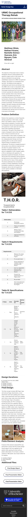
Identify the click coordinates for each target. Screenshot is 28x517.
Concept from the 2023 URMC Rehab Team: (10, 381)
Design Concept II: (7, 384)
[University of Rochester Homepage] (7, 2)
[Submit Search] (23, 505)
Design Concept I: (7, 383)
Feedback (13, 515)
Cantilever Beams (7, 458)
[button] (8, 432)
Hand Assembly (7, 459)
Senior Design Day (7, 7)
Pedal (4, 460)
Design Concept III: (8, 385)
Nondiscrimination (13, 513)
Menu (24, 7)
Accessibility (13, 511)
